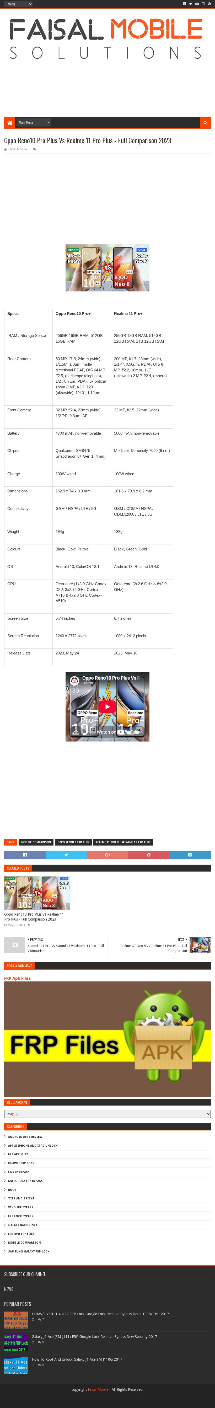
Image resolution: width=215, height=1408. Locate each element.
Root (12, 1190)
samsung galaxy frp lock (28, 1251)
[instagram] (203, 4)
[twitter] (190, 4)
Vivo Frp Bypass (20, 1207)
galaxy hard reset (22, 1225)
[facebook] (184, 4)
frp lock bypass (20, 1216)
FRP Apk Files (17, 978)
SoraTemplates (33, 1402)
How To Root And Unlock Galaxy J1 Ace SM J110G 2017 (77, 1359)
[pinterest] (209, 4)
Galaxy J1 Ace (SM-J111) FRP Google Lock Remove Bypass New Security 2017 (94, 1337)
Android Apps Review (25, 1137)
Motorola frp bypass (25, 1181)
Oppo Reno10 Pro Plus (73, 842)
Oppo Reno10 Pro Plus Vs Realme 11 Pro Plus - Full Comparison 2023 (34, 917)
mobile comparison (36, 842)
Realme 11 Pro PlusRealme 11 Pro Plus (123, 842)
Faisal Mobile (98, 1389)
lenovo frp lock (21, 1234)
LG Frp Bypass (19, 1172)
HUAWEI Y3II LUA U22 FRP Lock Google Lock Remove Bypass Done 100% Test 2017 (100, 1314)
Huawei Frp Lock (21, 1163)
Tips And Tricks (21, 1198)
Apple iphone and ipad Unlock (32, 1145)
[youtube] (197, 4)
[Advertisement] (107, 75)
